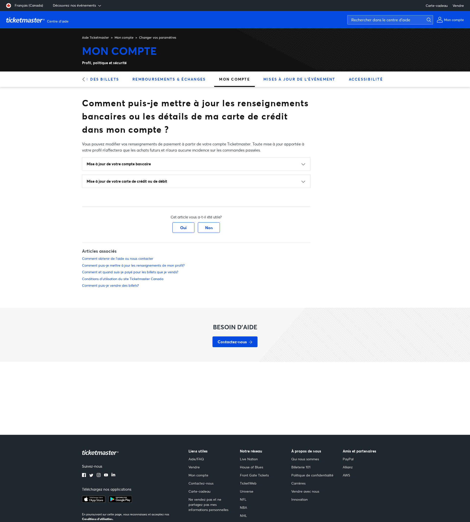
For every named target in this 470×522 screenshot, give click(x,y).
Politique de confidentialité (312, 475)
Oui (183, 227)
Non (209, 227)
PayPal (348, 459)
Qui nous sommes (305, 459)
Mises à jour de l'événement (299, 79)
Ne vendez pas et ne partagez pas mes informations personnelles (208, 504)
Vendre (458, 5)
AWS (346, 475)
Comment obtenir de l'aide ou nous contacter (117, 258)
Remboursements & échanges (169, 79)
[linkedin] (113, 475)
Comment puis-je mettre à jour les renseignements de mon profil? (133, 265)
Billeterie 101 (300, 467)
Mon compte (124, 37)
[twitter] (91, 475)
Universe (246, 491)
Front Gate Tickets (254, 475)
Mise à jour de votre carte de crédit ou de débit (127, 181)
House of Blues (251, 467)
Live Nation (249, 459)
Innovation (299, 499)
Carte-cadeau (437, 5)
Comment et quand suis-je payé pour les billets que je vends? (130, 272)
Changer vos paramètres (157, 37)
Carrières (298, 483)
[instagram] (99, 475)
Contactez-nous (200, 483)
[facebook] (84, 475)
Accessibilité (366, 79)
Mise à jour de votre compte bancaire (119, 163)
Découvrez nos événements (74, 5)
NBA (243, 507)
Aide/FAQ (196, 459)
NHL (243, 515)
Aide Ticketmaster (95, 37)
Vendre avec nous (305, 491)
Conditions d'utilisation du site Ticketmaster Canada (122, 278)
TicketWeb (248, 483)
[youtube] (106, 475)
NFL (243, 499)
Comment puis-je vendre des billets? (110, 285)
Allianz (348, 467)
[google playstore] (120, 501)
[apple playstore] (93, 501)
